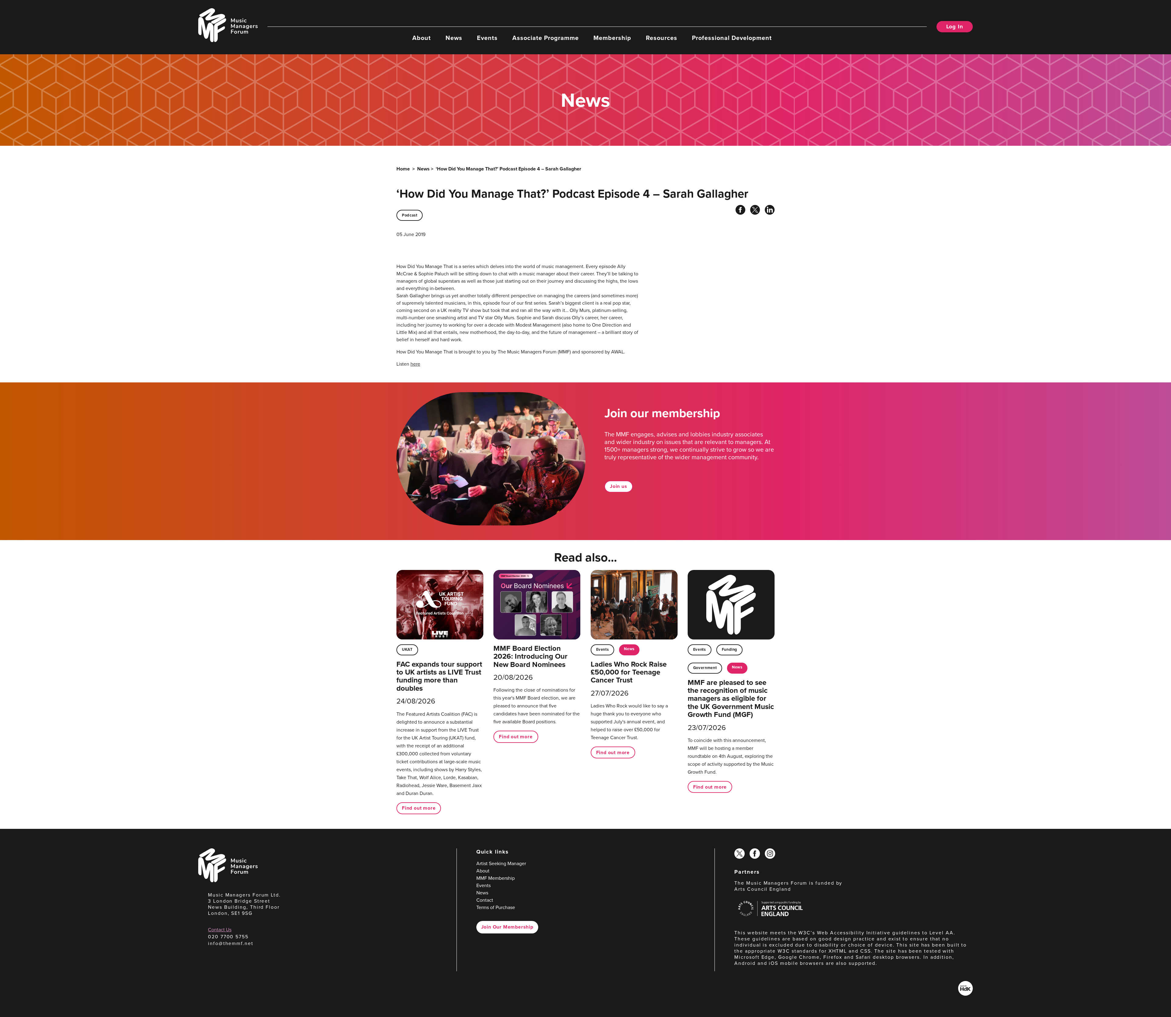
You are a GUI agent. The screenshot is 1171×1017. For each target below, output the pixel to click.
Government (705, 668)
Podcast (409, 215)
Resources (661, 37)
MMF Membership (495, 878)
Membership (612, 37)
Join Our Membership (507, 926)
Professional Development (732, 37)
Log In (954, 26)
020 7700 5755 (228, 936)
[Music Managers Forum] (228, 880)
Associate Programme (545, 37)
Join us (618, 486)
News (454, 37)
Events (487, 37)
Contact (484, 900)
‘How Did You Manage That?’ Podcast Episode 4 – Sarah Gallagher (508, 168)
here (415, 363)
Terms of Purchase (495, 907)
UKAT (407, 649)
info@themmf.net (230, 943)
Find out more (418, 807)
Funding (729, 649)
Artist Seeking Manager (501, 863)
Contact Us (219, 929)
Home (403, 168)
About (421, 37)
